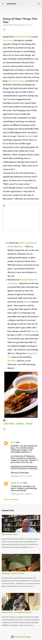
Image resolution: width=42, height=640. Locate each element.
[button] (4, 29)
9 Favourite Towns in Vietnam (13, 573)
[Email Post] (4, 421)
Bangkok (29, 136)
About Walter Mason (10, 534)
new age (29, 423)
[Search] (38, 3)
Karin (13, 442)
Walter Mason (17, 483)
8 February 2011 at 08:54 (21, 494)
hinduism (20, 423)
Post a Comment (11, 499)
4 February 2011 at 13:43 (21, 476)
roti (24, 335)
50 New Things (9, 423)
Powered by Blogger (22, 637)
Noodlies (11, 361)
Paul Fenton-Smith (22, 37)
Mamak (27, 302)
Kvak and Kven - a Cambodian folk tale (16, 612)
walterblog (11, 4)
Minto (20, 246)
